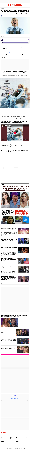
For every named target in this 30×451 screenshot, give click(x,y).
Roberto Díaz (6, 15)
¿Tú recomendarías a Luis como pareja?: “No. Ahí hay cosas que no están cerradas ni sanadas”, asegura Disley (15, 316)
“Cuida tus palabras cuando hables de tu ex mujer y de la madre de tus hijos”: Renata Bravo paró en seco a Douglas (8, 332)
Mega (9, 52)
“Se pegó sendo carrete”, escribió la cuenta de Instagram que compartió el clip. (8, 262)
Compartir (2, 36)
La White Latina (6, 182)
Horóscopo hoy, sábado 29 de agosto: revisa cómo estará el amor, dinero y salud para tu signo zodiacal (8, 229)
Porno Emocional (13, 182)
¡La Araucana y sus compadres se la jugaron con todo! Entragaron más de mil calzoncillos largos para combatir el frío (8, 340)
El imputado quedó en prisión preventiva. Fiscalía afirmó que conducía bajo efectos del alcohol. (8, 272)
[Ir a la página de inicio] (15, 5)
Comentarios (7, 36)
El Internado (13, 52)
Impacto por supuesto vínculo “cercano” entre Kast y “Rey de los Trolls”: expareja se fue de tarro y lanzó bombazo (9, 239)
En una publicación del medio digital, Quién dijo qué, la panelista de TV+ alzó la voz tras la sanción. (9, 282)
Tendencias (3, 8)
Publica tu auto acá (14, 398)
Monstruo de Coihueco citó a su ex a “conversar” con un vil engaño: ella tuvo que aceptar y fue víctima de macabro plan (7, 212)
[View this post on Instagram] (15, 168)
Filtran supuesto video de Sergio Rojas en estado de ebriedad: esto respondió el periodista (9, 259)
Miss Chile (17, 182)
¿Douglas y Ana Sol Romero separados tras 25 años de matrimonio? (8, 349)
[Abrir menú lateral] (1, 5)
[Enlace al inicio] (15, 313)
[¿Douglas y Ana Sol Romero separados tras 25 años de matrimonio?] (23, 349)
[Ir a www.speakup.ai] (28, 39)
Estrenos (10, 182)
